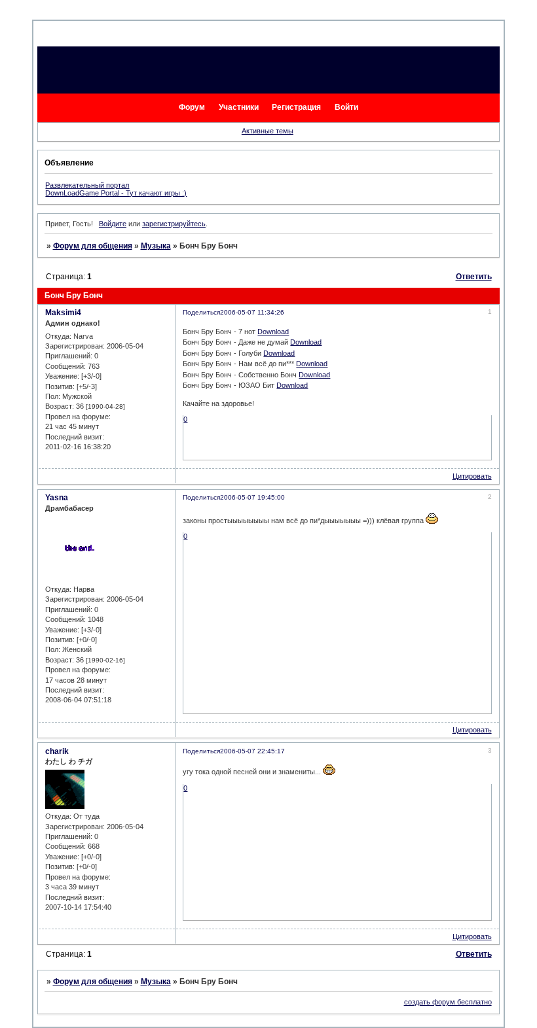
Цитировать (472, 476)
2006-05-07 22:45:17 (252, 751)
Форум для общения (92, 245)
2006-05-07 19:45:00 (252, 497)
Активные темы (267, 131)
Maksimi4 (63, 312)
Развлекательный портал (87, 185)
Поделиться (201, 312)
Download (273, 331)
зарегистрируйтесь (174, 224)
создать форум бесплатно (448, 1002)
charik (57, 751)
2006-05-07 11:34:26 (252, 312)
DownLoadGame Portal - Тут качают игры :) (116, 193)
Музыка (156, 245)
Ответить (474, 276)
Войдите (112, 224)
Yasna (56, 497)
